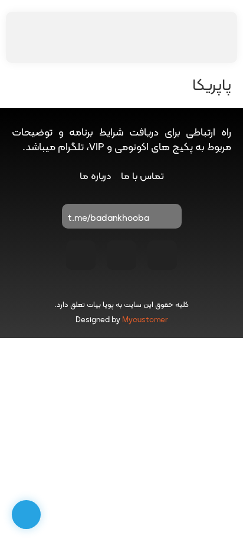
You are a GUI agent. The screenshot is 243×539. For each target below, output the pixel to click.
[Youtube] (121, 255)
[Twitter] (81, 255)
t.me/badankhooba (108, 219)
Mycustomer (145, 320)
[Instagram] (162, 255)
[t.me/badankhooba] (167, 219)
